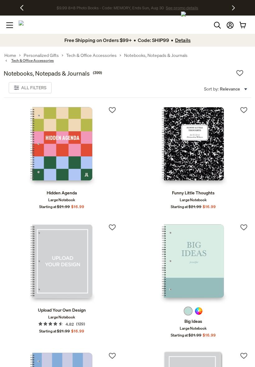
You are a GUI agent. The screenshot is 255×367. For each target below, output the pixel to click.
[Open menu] (9, 25)
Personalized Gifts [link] (41, 55)
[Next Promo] (233, 7)
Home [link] (10, 55)
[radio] (188, 311)
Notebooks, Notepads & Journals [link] (156, 55)
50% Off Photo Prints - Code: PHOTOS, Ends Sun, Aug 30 (110, 8)
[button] (230, 25)
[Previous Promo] (24, 8)
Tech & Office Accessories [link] (91, 55)
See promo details (178, 8)
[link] (62, 146)
